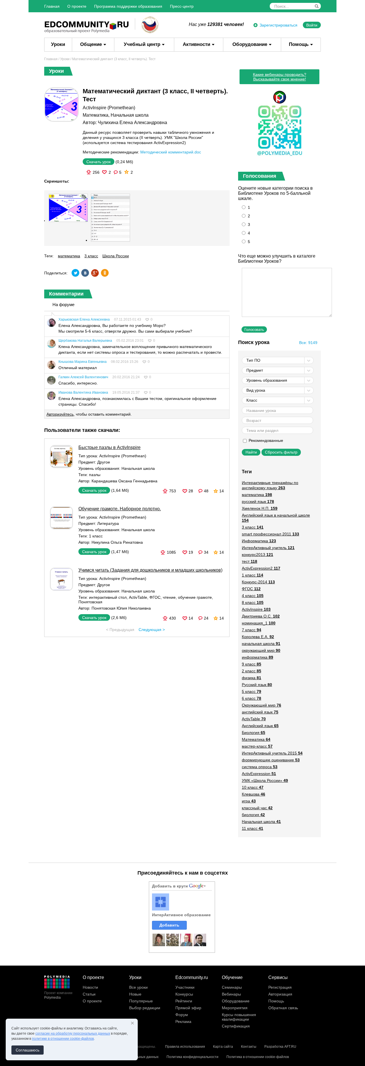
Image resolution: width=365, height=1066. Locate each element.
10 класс (252, 787)
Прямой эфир (188, 1008)
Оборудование (249, 44)
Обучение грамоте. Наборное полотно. (119, 508)
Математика (95, 115)
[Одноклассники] (105, 273)
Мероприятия (235, 1008)
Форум (181, 1014)
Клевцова (253, 794)
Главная (52, 6)
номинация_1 (258, 623)
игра (249, 801)
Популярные (141, 1001)
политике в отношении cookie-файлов (63, 1039)
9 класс (251, 664)
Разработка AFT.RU (280, 1047)
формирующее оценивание (271, 760)
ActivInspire (256, 609)
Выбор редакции (144, 1008)
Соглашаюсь (27, 1050)
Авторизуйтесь (60, 414)
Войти (311, 25)
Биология (253, 732)
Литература (108, 523)
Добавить (169, 925)
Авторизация (280, 994)
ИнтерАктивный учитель (268, 547)
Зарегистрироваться (278, 25)
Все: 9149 (308, 342)
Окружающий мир (261, 705)
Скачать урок (98, 161)
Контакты (248, 1047)
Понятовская (90, 602)
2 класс (251, 671)
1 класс (96, 536)
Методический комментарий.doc (170, 152)
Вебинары (231, 994)
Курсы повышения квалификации (239, 1017)
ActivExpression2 (261, 568)
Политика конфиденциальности (192, 1057)
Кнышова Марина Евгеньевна (82, 362)
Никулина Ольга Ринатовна (117, 542)
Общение (91, 44)
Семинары (232, 987)
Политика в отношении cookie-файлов (257, 1057)
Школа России (115, 256)
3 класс (91, 256)
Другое (103, 462)
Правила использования (185, 1047)
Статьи (89, 994)
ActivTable (138, 597)
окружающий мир (261, 650)
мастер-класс (257, 746)
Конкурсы (184, 994)
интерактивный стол (108, 597)
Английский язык (260, 725)
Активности (196, 44)
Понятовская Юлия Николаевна (121, 608)
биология (253, 814)
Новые (135, 994)
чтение (169, 597)
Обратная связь (283, 1008)
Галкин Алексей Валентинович (83, 377)
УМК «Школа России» (265, 780)
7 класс (251, 630)
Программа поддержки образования (128, 6)
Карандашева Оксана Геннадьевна (124, 481)
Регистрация (280, 987)
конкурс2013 (257, 554)
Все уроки (138, 987)
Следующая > (152, 629)
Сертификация (236, 1026)
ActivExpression (259, 773)
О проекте (76, 6)
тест (249, 561)
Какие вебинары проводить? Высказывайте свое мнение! (279, 76)
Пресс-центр (182, 6)
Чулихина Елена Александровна (132, 122)
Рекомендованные (265, 440)
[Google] (95, 273)
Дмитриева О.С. (261, 616)
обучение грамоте (195, 597)
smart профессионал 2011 (270, 534)
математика (69, 256)
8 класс (252, 602)
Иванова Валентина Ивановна (83, 393)
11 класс (252, 828)
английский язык (260, 712)
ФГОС (155, 597)
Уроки (58, 44)
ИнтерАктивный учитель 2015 (272, 753)
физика (251, 677)
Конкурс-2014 (258, 582)
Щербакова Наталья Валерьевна (85, 341)
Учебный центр (142, 44)
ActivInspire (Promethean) (109, 107)
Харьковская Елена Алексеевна (84, 319)
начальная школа (261, 643)
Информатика (259, 541)
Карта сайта (223, 1047)
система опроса (259, 766)
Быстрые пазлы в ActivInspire (109, 447)
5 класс (251, 691)
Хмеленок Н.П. (259, 508)
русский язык (258, 501)
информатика (257, 657)
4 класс (252, 595)
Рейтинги (183, 1001)
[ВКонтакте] (85, 273)
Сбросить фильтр (281, 452)
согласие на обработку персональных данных (72, 1033)
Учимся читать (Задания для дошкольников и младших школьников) (150, 570)
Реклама (183, 1021)
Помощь (299, 44)
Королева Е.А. (258, 636)
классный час (257, 808)
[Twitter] (76, 273)
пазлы (94, 474)
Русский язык (257, 684)
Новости (90, 987)
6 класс (251, 698)
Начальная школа (130, 115)
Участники (184, 987)
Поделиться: (56, 273)
